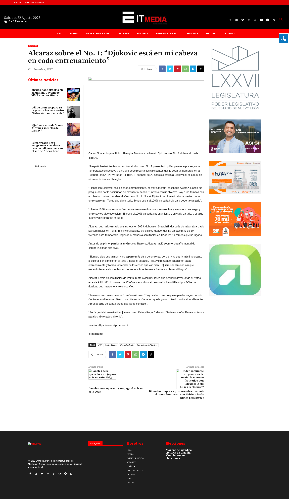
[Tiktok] (255, 20)
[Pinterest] (249, 20)
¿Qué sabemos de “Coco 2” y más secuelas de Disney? (47, 128)
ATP (100, 345)
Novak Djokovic (127, 345)
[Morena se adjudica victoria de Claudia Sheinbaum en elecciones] (198, 451)
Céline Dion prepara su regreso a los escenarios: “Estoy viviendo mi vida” (48, 110)
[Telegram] (267, 20)
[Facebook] (230, 20)
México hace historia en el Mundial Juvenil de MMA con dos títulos (47, 92)
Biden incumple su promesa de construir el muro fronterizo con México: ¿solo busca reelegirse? (176, 394)
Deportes (33, 46)
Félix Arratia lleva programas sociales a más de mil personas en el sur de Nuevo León (47, 147)
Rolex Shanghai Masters (147, 345)
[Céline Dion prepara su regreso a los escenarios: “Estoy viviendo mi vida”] (73, 112)
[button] (281, 20)
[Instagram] (236, 20)
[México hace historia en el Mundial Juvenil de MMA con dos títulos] (73, 94)
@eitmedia (40, 166)
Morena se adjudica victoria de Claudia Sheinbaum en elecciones (179, 454)
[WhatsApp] (185, 69)
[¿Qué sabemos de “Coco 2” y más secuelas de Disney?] (73, 129)
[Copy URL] (200, 69)
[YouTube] (261, 20)
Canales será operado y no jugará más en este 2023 (115, 390)
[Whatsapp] (274, 20)
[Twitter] (242, 20)
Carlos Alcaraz (111, 345)
